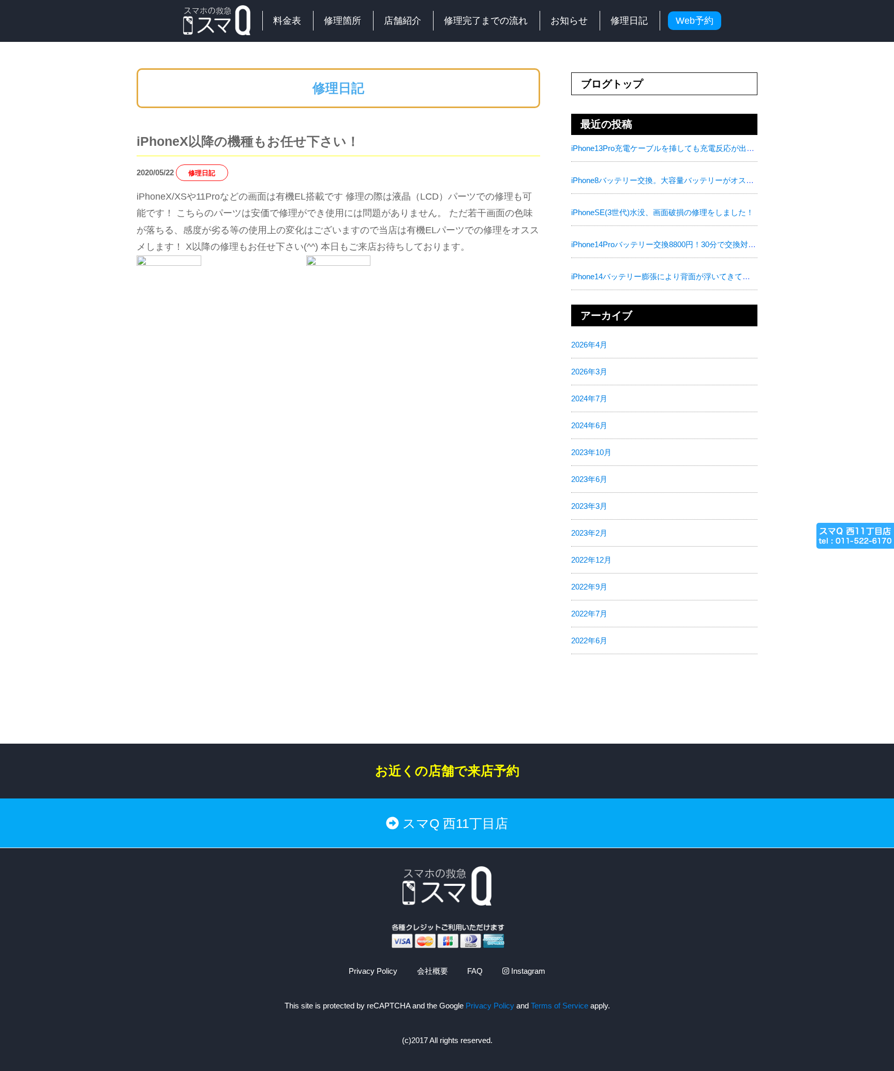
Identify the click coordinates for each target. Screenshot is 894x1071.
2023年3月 (589, 506)
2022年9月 (589, 586)
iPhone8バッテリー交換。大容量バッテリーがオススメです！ (678, 180)
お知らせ (569, 21)
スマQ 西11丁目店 (453, 823)
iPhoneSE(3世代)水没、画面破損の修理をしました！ (662, 212)
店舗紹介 (402, 21)
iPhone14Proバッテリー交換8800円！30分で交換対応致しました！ (686, 244)
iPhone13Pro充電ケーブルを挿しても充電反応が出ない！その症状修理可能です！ (713, 148)
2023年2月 (589, 533)
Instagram (527, 971)
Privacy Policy (373, 971)
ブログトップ (612, 83)
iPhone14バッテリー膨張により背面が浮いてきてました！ (672, 276)
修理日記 (629, 21)
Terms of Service (559, 1005)
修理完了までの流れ (486, 21)
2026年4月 (589, 344)
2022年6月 (589, 640)
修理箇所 (342, 21)
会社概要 (432, 971)
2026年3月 (589, 371)
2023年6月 (589, 479)
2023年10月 (591, 452)
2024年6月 (589, 425)
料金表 (287, 21)
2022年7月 (589, 613)
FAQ (475, 971)
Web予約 (694, 21)
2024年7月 (589, 398)
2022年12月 (591, 559)
